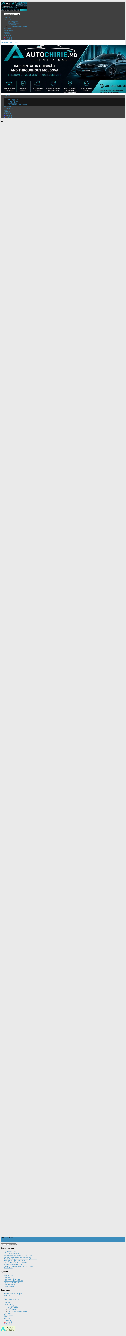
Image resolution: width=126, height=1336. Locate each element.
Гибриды (7, 1277)
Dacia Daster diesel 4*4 (12, 1253)
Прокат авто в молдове (9, 42)
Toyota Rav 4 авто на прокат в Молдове (18, 1255)
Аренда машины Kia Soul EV (14, 1264)
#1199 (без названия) (11, 1299)
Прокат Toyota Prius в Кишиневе (15, 1262)
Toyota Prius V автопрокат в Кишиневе (17, 1257)
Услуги (6, 32)
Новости (7, 34)
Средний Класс (13, 23)
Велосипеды (8, 30)
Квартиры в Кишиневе (12, 1279)
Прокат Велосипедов (11, 1282)
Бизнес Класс (12, 25)
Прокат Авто (8, 19)
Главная (7, 17)
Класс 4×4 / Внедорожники (17, 26)
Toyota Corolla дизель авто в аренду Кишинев (20, 1259)
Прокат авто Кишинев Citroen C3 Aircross (18, 1266)
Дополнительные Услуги (13, 1294)
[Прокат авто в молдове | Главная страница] (14, 11)
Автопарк (7, 28)
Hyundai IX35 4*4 (10, 1252)
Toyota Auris (8, 1268)
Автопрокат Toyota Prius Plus (14, 1261)
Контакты (7, 35)
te (4, 1297)
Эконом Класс (13, 21)
